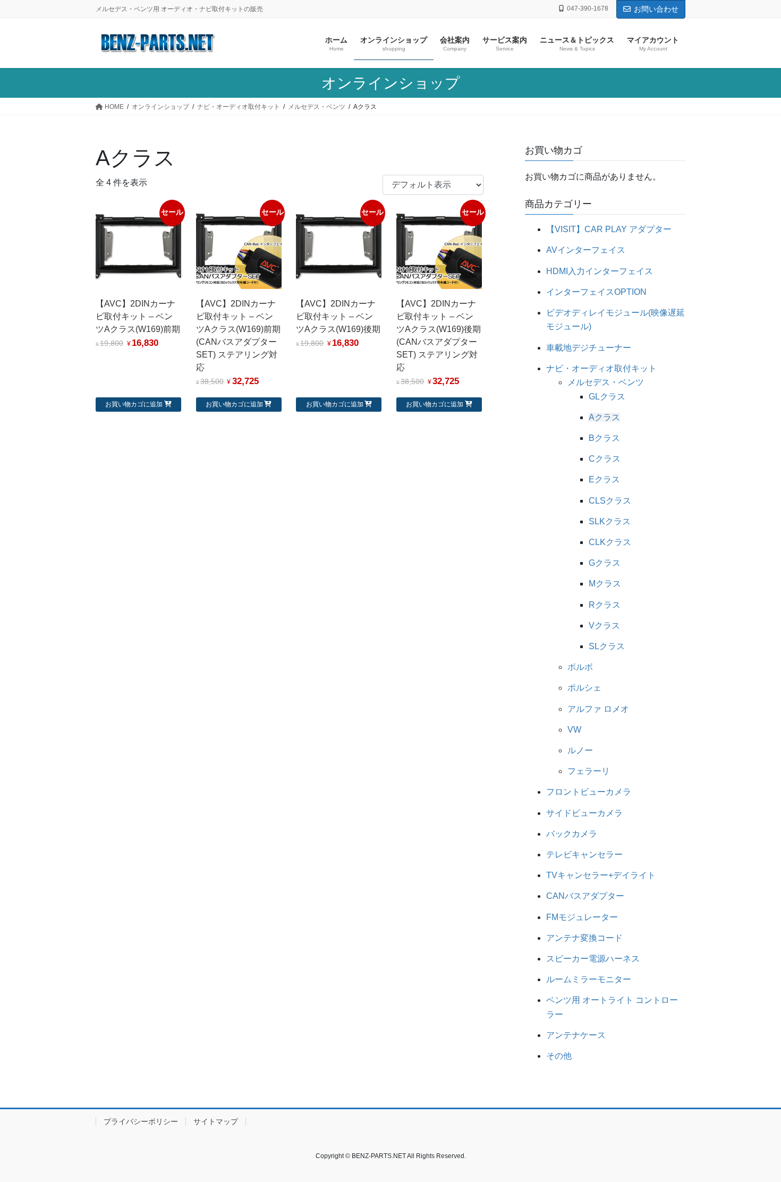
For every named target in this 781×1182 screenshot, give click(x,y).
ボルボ (580, 666)
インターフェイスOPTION (596, 291)
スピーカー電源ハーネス (593, 958)
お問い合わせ (656, 9)
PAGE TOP (753, 1137)
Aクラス (604, 417)
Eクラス (604, 479)
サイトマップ (215, 1121)
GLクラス (607, 396)
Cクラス (605, 458)
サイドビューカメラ (584, 813)
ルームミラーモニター (588, 979)
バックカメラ (571, 833)
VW (574, 729)
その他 (559, 1055)
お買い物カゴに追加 (134, 404)
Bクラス (604, 438)
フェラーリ (588, 771)
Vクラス (604, 625)
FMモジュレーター (582, 917)
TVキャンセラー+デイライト (601, 875)
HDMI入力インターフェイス (599, 271)
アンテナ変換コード (584, 937)
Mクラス (605, 583)
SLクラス (607, 646)
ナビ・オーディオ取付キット (601, 368)
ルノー (580, 750)
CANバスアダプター (585, 895)
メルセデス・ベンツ (605, 382)
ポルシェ (584, 687)
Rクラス (605, 604)
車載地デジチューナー (588, 347)
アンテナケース (576, 1035)
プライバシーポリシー (141, 1121)
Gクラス (605, 562)
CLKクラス (610, 542)
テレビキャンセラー (584, 854)
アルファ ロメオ (598, 708)
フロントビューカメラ (588, 791)
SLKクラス (610, 521)
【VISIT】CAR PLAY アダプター (609, 229)
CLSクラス (610, 500)
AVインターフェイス (585, 249)
